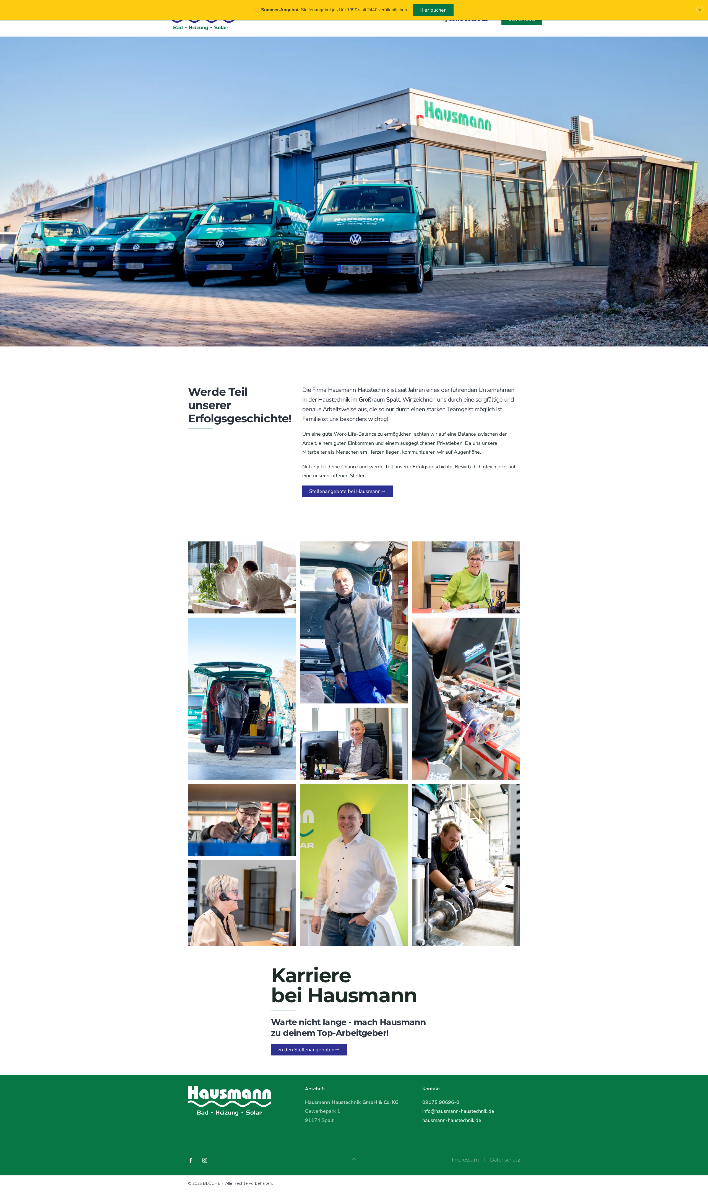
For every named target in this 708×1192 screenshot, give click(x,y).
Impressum (465, 1160)
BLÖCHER (213, 1183)
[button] (354, 1160)
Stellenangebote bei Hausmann (345, 491)
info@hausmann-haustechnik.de (458, 1111)
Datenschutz (505, 1160)
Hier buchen (433, 10)
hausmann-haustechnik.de (451, 1120)
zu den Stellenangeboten (306, 1049)
